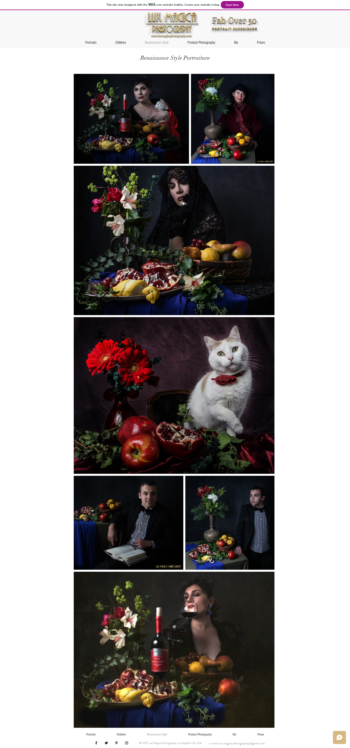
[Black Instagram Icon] (127, 743)
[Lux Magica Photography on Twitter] (106, 743)
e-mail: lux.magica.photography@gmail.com (237, 743)
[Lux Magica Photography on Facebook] (96, 743)
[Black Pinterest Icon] (116, 743)
